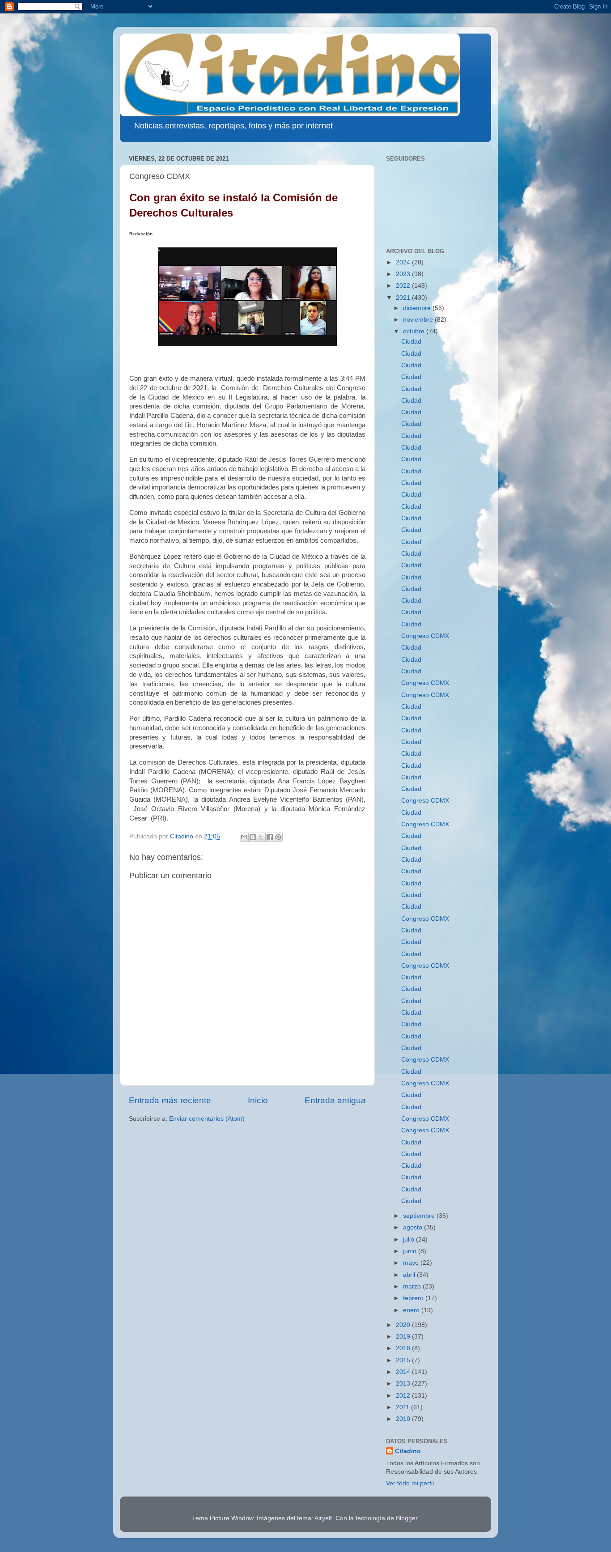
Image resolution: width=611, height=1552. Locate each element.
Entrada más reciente (170, 1100)
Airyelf (323, 1518)
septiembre (420, 1215)
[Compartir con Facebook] (269, 837)
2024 (404, 262)
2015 (404, 1360)
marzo (413, 1286)
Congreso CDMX (425, 636)
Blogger (406, 1518)
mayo (411, 1262)
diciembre (418, 308)
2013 (404, 1383)
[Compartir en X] (261, 837)
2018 (404, 1348)
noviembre (419, 319)
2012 (404, 1395)
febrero (414, 1298)
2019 (404, 1336)
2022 (404, 285)
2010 (404, 1419)
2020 (404, 1325)
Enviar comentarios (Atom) (207, 1118)
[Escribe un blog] (252, 837)
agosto (413, 1227)
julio (409, 1239)
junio (410, 1251)
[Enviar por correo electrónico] (244, 837)
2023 (404, 274)
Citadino (408, 1451)
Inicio (258, 1100)
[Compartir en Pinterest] (278, 837)
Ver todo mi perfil (410, 1483)
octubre (414, 331)
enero (412, 1310)
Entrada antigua (335, 1100)
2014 (404, 1372)
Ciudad (411, 341)
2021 (404, 297)
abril (410, 1274)
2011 (403, 1407)
